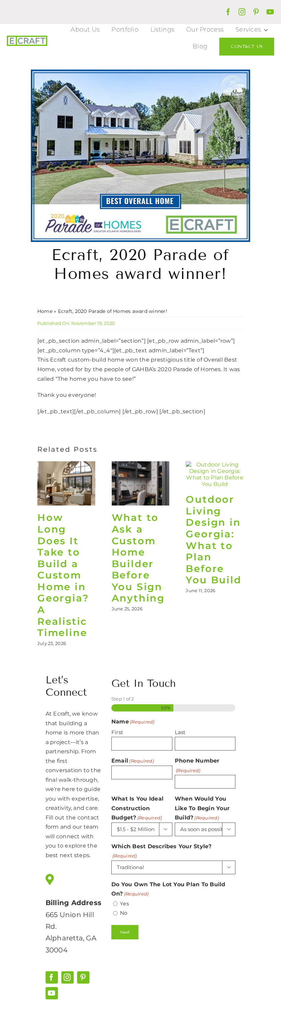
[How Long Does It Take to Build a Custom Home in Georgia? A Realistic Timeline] (66, 464)
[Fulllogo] (27, 38)
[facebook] (228, 12)
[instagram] (242, 12)
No (123, 913)
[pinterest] (256, 12)
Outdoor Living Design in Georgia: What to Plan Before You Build (213, 540)
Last (180, 732)
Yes (124, 903)
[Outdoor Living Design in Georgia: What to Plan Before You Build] (215, 464)
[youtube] (270, 12)
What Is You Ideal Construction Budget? (137, 808)
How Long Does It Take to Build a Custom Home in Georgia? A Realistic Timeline (63, 575)
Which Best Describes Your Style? (161, 851)
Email (132, 760)
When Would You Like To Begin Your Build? (202, 808)
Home (44, 311)
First (117, 732)
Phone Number (197, 765)
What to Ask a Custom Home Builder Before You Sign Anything (138, 558)
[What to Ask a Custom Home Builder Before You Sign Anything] (141, 464)
